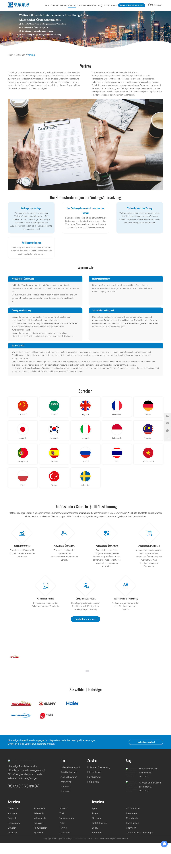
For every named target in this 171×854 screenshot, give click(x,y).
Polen (23, 485)
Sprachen (85, 391)
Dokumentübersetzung (98, 767)
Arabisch (54, 414)
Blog (100, 5)
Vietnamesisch (148, 462)
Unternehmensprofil (70, 767)
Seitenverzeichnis (120, 839)
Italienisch (85, 438)
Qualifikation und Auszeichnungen (69, 774)
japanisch (22, 438)
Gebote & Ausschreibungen (139, 832)
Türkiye (54, 485)
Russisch (85, 462)
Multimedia (93, 782)
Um (63, 761)
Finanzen (96, 818)
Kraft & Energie (99, 823)
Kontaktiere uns (110, 5)
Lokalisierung (94, 777)
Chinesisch (23, 414)
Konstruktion (132, 823)
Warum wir (66, 782)
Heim (47, 5)
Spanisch (54, 462)
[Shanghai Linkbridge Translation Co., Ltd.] (18, 5)
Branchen (72, 5)
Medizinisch (132, 818)
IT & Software (132, 808)
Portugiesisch (23, 462)
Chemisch (131, 828)
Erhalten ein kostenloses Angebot (132, 5)
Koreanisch (54, 438)
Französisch (116, 414)
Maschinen (131, 813)
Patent (95, 813)
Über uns (55, 5)
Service (92, 761)
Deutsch (148, 414)
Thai (116, 462)
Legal (95, 828)
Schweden (85, 485)
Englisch (85, 414)
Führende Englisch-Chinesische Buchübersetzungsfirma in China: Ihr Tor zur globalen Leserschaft (151, 771)
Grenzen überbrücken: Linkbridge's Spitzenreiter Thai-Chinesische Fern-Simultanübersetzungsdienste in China (151, 785)
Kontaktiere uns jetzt (85, 619)
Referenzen (92, 5)
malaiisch (148, 438)
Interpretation (94, 772)
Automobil (97, 832)
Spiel (94, 808)
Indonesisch (116, 438)
